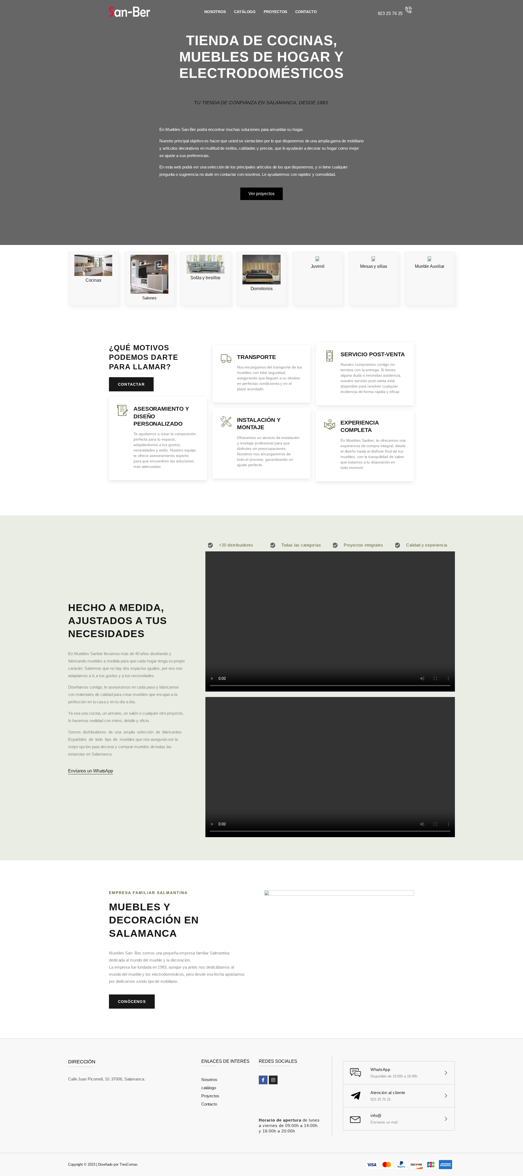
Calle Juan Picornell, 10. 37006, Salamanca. (106, 1079)
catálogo (245, 12)
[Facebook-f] (263, 1080)
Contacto (306, 12)
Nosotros (215, 12)
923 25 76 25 (390, 13)
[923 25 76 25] (408, 10)
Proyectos (275, 12)
